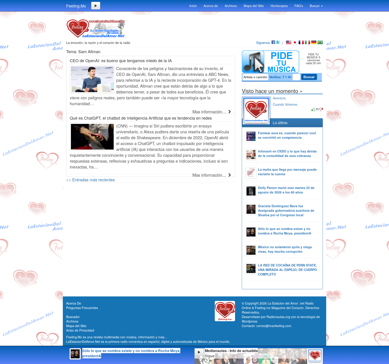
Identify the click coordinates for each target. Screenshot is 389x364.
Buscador (73, 316)
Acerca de (211, 5)
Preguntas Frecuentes (82, 307)
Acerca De (73, 303)
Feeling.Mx (76, 6)
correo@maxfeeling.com (273, 325)
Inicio (193, 5)
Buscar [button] (315, 5)
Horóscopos (279, 5)
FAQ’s (298, 5)
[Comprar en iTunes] (278, 109)
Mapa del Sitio (254, 5)
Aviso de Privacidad (80, 330)
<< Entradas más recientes (90, 179)
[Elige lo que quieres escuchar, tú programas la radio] (271, 61)
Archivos (231, 5)
